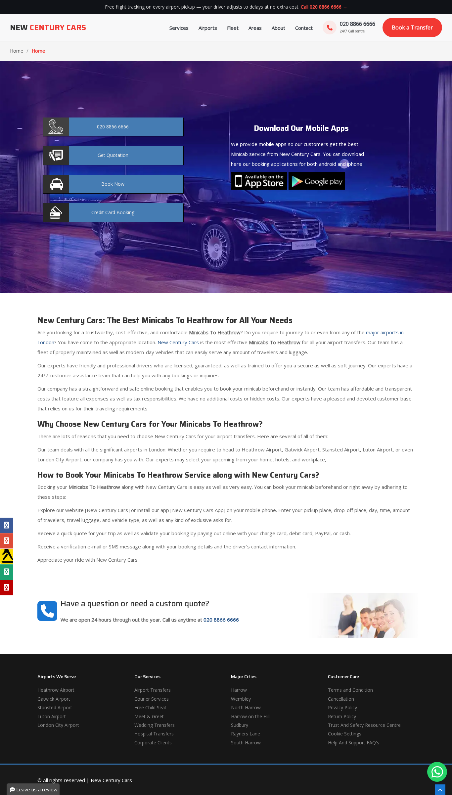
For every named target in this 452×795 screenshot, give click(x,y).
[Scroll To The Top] (440, 789)
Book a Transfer (412, 27)
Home (16, 51)
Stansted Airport (54, 707)
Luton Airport (51, 716)
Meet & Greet (149, 716)
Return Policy (342, 716)
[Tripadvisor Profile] (6, 572)
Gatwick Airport (53, 699)
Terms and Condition (350, 690)
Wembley (241, 699)
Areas (255, 27)
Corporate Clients (153, 742)
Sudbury (239, 725)
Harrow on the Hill (250, 716)
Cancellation (341, 699)
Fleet (233, 27)
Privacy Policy (342, 707)
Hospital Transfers (154, 733)
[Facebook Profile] (6, 525)
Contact (304, 27)
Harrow (239, 690)
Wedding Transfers (154, 725)
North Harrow (246, 707)
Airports (208, 27)
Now (112, 184)
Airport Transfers (152, 690)
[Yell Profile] (6, 556)
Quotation (113, 155)
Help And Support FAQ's (353, 742)
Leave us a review (36, 789)
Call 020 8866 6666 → (324, 7)
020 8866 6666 (221, 619)
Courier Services (151, 699)
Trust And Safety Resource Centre (364, 725)
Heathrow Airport (55, 690)
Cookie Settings (344, 733)
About (278, 27)
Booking (112, 212)
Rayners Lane (245, 733)
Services (179, 27)
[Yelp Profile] (6, 587)
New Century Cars (177, 342)
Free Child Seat (150, 707)
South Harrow (246, 742)
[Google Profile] (6, 540)
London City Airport (58, 725)
